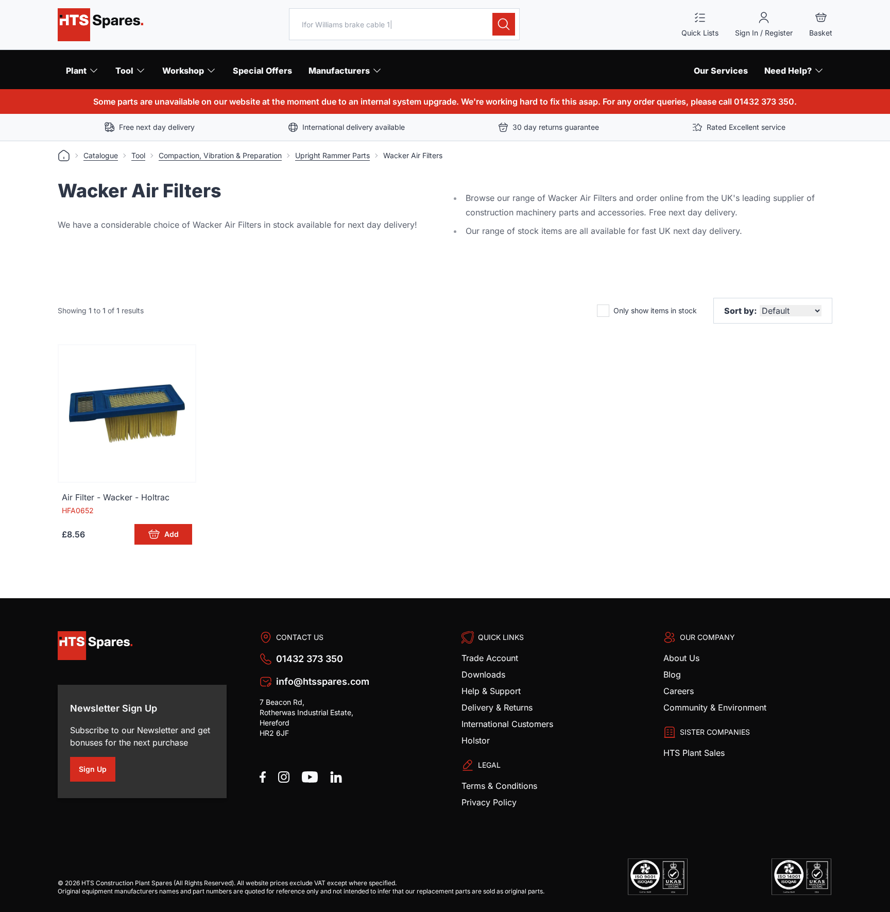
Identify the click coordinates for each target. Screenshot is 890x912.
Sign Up (97, 771)
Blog (672, 674)
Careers (678, 691)
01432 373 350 (309, 658)
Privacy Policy (489, 802)
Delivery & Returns (497, 707)
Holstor (475, 740)
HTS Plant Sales (694, 753)
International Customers (507, 724)
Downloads (483, 674)
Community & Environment (714, 707)
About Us (681, 658)
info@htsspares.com (322, 681)
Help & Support (491, 691)
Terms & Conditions (499, 786)
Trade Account (489, 658)
